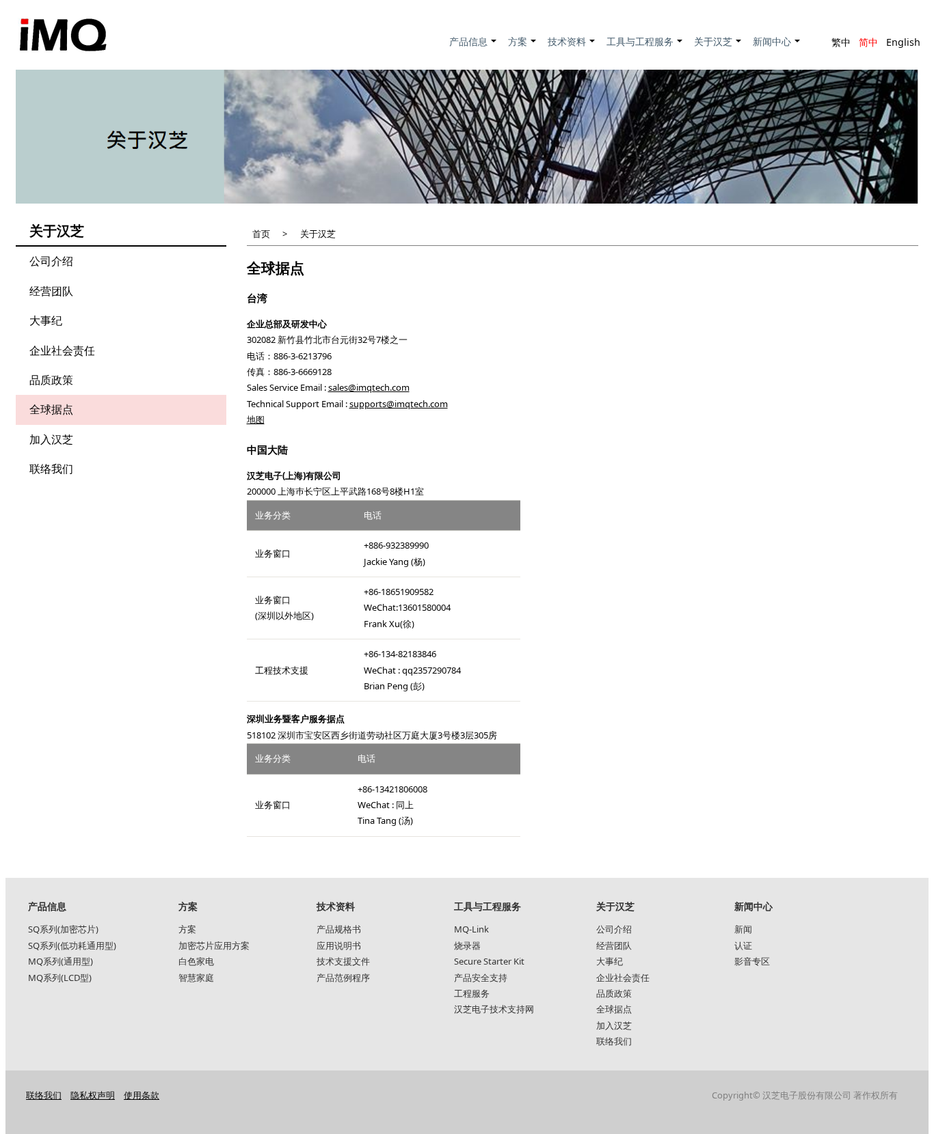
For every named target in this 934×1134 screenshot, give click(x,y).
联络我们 (51, 468)
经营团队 (51, 291)
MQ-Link (471, 929)
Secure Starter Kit (489, 961)
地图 (256, 419)
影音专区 (752, 961)
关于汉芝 (718, 49)
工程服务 (472, 993)
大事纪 (45, 320)
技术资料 (572, 49)
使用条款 (141, 1095)
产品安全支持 (480, 977)
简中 (868, 42)
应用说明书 (339, 945)
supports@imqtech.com (398, 404)
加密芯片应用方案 (214, 945)
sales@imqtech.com (369, 387)
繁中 (841, 42)
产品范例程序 (343, 977)
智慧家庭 (196, 977)
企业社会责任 (62, 350)
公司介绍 (51, 260)
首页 (261, 233)
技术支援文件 (343, 961)
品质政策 (51, 379)
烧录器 (467, 945)
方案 (522, 49)
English (903, 42)
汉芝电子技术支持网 (494, 1009)
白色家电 (196, 961)
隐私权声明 (92, 1095)
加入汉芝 (51, 439)
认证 (743, 945)
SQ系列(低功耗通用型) (72, 945)
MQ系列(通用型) (60, 961)
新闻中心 (777, 49)
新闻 (743, 929)
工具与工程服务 (645, 49)
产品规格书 (339, 929)
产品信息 (473, 49)
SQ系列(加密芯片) (63, 929)
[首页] (63, 35)
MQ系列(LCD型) (60, 977)
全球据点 (51, 409)
